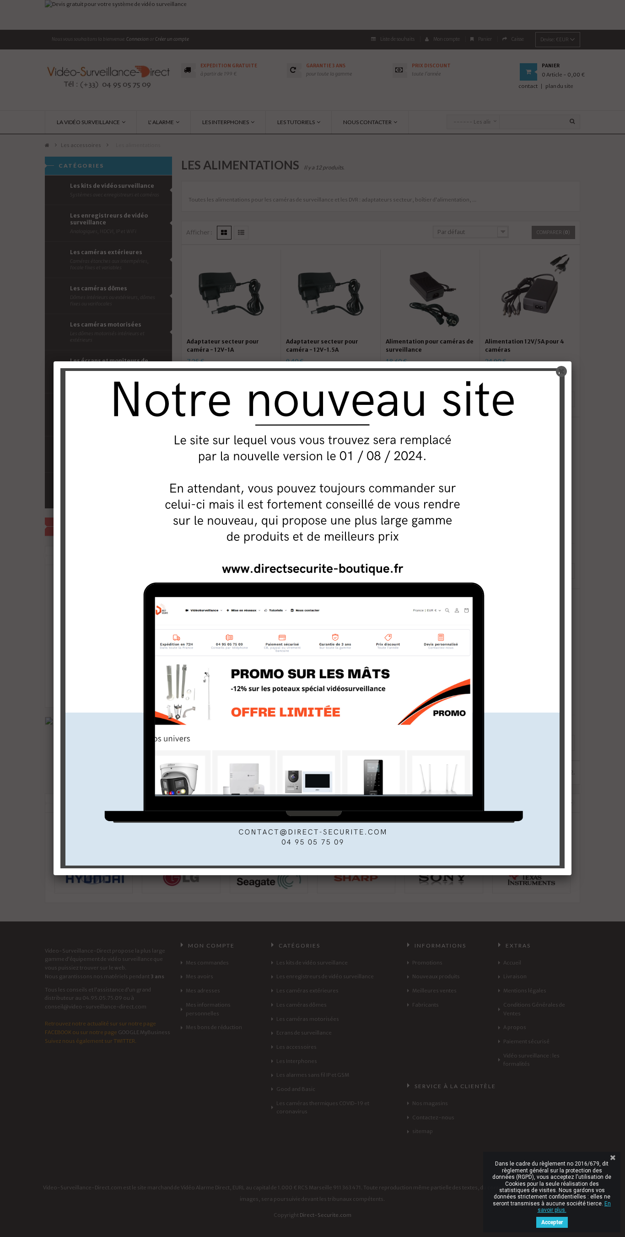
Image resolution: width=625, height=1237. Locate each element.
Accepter (552, 1222)
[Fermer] (561, 371)
